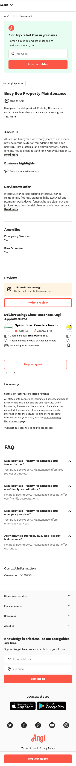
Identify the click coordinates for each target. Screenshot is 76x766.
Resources (10, 616)
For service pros (13, 606)
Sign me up (38, 679)
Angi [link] (6, 16)
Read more (11, 154)
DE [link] (14, 16)
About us (9, 626)
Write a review (38, 302)
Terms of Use (28, 748)
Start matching (38, 64)
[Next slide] (15, 373)
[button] (6, 373)
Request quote (33, 364)
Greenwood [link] (26, 16)
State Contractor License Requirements (26, 393)
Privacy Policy (47, 748)
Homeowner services (15, 596)
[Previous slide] (6, 373)
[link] (33, 336)
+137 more (10, 116)
